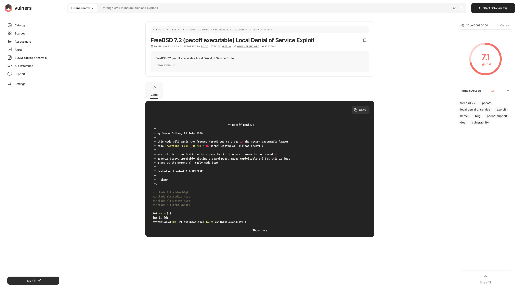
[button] (485, 25)
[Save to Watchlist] (365, 40)
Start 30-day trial (495, 8)
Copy (362, 110)
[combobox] (261, 8)
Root (204, 46)
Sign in (31, 280)
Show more (163, 65)
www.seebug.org (248, 46)
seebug (226, 46)
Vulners (158, 29)
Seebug (175, 29)
